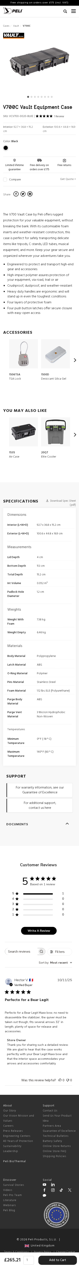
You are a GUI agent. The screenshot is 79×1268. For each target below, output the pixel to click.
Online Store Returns (57, 1146)
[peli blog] (44, 1196)
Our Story (9, 1111)
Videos (7, 1190)
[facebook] (16, 194)
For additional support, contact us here (40, 805)
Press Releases (13, 1131)
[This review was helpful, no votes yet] (60, 1080)
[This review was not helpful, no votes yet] (67, 1080)
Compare (15, 180)
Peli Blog (9, 1210)
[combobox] (55, 963)
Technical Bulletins (55, 1136)
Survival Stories (13, 1185)
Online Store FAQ (54, 1151)
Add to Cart (57, 1260)
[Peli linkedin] (53, 1185)
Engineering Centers (16, 1136)
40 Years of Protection (18, 1141)
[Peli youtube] (44, 1185)
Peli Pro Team (12, 1195)
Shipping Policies (54, 1156)
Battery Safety (52, 1141)
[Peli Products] (44, 1191)
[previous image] (14, 63)
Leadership (10, 1151)
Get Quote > (68, 179)
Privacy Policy (42, 1252)
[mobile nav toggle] (73, 10)
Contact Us (50, 1111)
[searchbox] (21, 951)
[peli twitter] (69, 1191)
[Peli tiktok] (61, 1191)
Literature (9, 1200)
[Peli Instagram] (53, 1191)
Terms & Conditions (16, 1252)
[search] (65, 12)
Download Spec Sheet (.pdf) (63, 503)
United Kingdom (42, 1245)
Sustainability (12, 1146)
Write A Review (39, 931)
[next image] (64, 63)
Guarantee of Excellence (59, 1131)
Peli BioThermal (14, 1161)
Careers (8, 1126)
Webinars (9, 1205)
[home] (13, 10)
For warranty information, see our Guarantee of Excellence (40, 790)
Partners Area (52, 1126)
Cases (6, 26)
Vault (16, 26)
